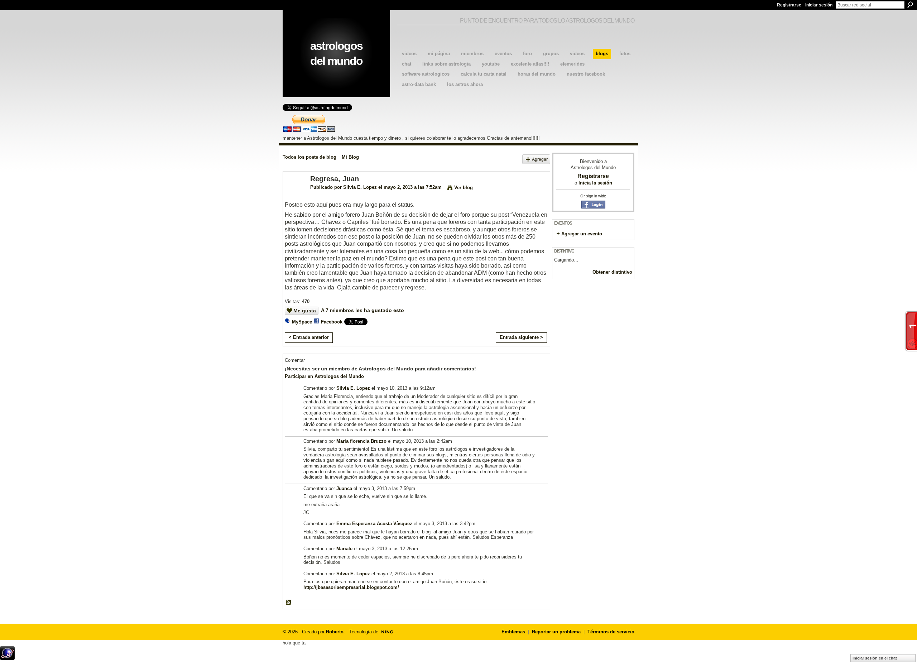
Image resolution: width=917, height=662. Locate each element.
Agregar (540, 159)
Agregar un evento (581, 233)
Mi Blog (350, 157)
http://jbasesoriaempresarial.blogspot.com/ (351, 587)
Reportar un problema (556, 631)
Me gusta (304, 310)
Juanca (344, 488)
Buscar (910, 4)
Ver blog (463, 187)
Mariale (344, 548)
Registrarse (789, 5)
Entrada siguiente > (521, 337)
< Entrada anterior (309, 337)
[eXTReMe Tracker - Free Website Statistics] (7, 658)
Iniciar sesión (818, 5)
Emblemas (513, 631)
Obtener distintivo (612, 272)
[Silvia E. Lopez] (294, 194)
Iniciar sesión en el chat (875, 658)
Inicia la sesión (595, 183)
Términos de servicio (610, 631)
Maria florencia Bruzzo (361, 441)
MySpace (302, 322)
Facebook (331, 322)
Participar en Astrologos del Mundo (324, 376)
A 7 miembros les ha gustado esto (362, 310)
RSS (288, 602)
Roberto (335, 631)
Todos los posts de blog (309, 157)
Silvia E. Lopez (360, 187)
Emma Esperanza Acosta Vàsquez (374, 523)
